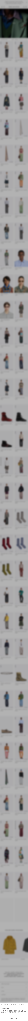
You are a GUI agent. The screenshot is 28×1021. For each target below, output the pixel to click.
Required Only (20, 1015)
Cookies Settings (7, 1015)
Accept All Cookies (14, 1018)
